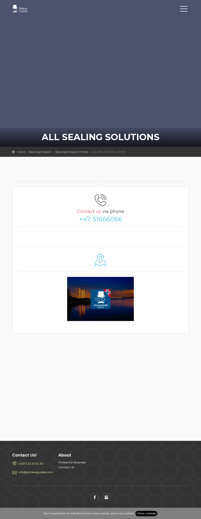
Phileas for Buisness (72, 462)
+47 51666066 (100, 219)
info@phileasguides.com (34, 472)
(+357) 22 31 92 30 (30, 463)
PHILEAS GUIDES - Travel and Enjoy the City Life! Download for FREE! (34, 8)
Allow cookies (146, 513)
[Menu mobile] (184, 9)
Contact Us (66, 467)
